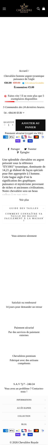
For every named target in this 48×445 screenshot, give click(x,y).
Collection (24, 416)
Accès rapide (24, 408)
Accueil (23, 70)
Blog (24, 424)
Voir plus (24, 199)
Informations (24, 400)
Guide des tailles (24, 208)
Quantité (9, 122)
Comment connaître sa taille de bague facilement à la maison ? (24, 217)
